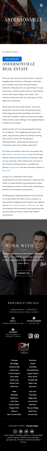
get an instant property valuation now (22, 205)
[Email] (13, 318)
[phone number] (34, 318)
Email (13, 321)
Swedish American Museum (17, 154)
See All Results (12, 59)
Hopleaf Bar (14, 167)
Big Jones (7, 170)
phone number (34, 321)
